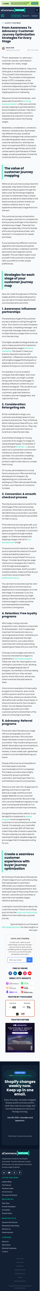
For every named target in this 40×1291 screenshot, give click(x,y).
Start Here (6, 1203)
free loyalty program (22, 658)
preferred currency (10, 578)
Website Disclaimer (20, 1270)
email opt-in (21, 446)
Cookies (20, 1277)
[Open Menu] (2, 15)
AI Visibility (6, 1210)
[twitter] (20, 973)
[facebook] (10, 973)
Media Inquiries (7, 1232)
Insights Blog (6, 1182)
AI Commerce (7, 1192)
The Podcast (6, 1185)
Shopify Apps (7, 1213)
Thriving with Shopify (9, 1195)
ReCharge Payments (11, 927)
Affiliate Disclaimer (20, 1273)
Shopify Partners (13, 23)
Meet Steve (6, 1245)
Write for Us (6, 1229)
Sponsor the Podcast (9, 1222)
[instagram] (25, 973)
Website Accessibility (20, 1281)
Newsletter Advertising (10, 1226)
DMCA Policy (20, 1266)
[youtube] (30, 973)
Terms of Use (20, 1258)
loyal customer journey (27, 912)
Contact (35, 16)
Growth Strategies (9, 1206)
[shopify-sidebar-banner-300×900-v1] (20, 1037)
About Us (26, 16)
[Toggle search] (37, 10)
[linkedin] (15, 973)
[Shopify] (20, 3)
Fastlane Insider (7, 1188)
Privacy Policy (20, 1262)
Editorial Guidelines (9, 1248)
